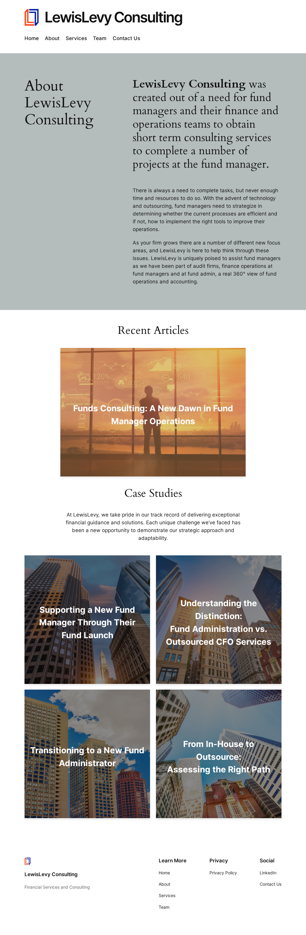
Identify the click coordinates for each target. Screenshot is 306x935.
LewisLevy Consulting (113, 17)
